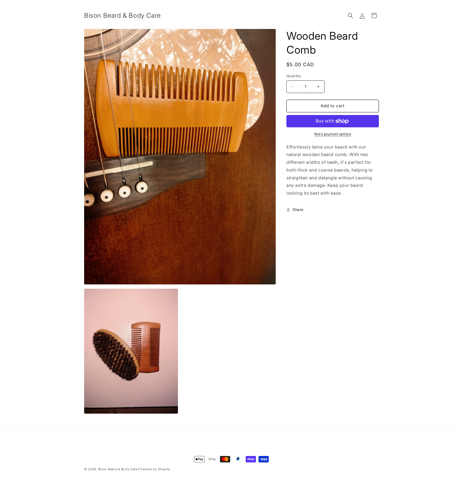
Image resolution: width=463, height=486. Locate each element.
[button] (350, 15)
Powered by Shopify (154, 469)
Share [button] (298, 209)
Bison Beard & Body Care (117, 469)
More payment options (332, 134)
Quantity (293, 76)
